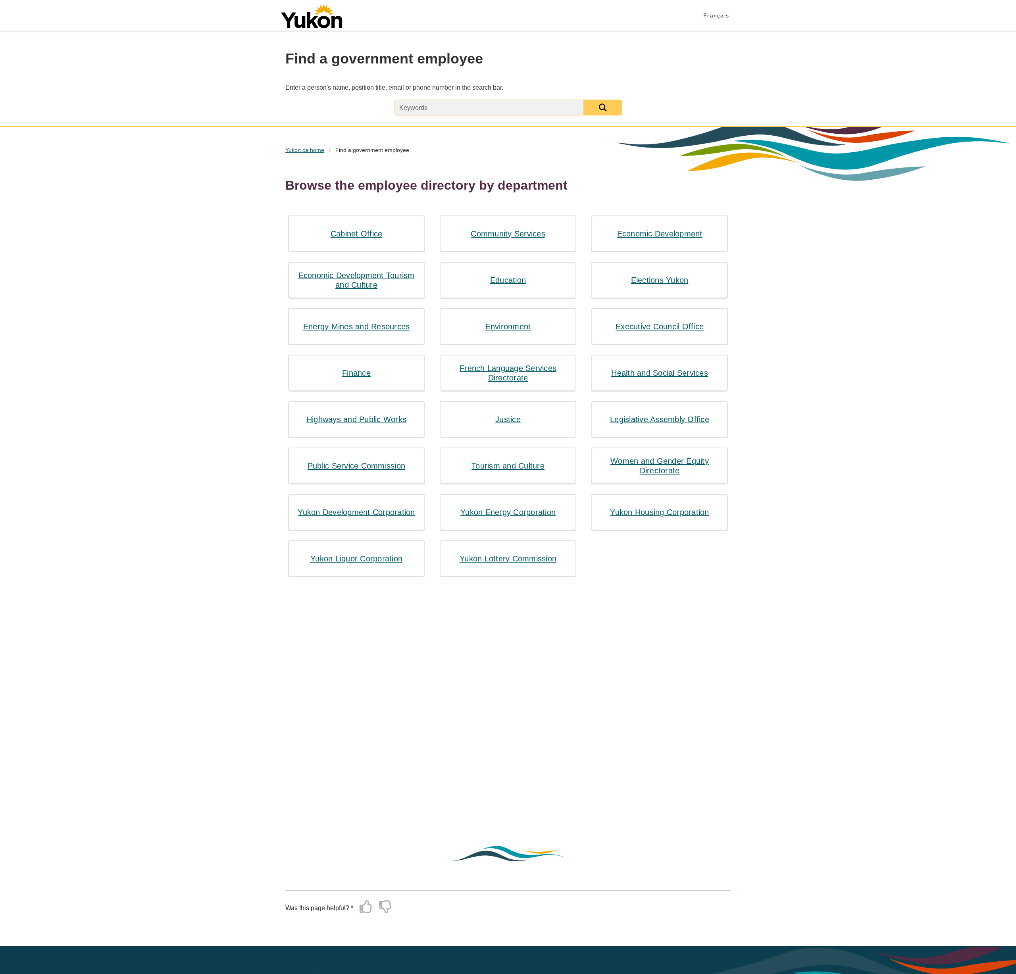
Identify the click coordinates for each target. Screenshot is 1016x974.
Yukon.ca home (304, 150)
